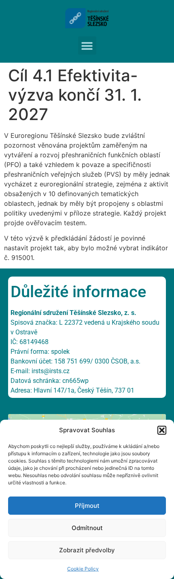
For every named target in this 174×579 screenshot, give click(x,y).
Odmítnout (87, 528)
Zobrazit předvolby (87, 550)
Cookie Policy (83, 569)
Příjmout (87, 505)
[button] (162, 430)
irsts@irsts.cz (51, 371)
